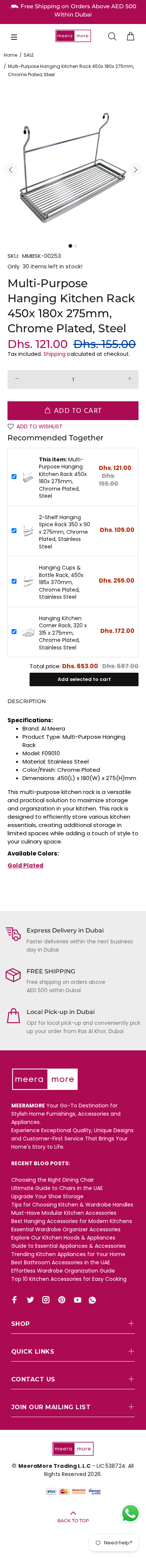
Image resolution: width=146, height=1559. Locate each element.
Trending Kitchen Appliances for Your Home (68, 1254)
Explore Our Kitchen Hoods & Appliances (63, 1237)
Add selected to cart (84, 679)
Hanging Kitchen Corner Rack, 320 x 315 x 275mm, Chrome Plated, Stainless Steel (63, 633)
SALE (29, 55)
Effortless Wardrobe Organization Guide (63, 1270)
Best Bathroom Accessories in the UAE (60, 1262)
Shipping (54, 354)
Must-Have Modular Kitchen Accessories (63, 1213)
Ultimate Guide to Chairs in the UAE (57, 1188)
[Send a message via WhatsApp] (130, 1513)
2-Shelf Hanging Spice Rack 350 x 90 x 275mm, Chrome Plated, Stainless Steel (64, 532)
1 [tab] (70, 246)
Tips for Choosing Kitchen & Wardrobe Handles (72, 1204)
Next (135, 170)
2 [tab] (75, 246)
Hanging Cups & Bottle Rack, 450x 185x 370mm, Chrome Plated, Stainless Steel (61, 582)
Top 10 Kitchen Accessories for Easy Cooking (69, 1279)
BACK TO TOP (73, 1520)
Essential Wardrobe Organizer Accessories (66, 1229)
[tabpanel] (73, 167)
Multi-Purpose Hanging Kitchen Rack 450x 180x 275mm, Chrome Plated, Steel (63, 478)
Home (10, 55)
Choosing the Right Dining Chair (52, 1180)
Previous (11, 170)
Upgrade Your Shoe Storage (47, 1196)
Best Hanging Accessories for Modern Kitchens (71, 1221)
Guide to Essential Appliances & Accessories (68, 1246)
